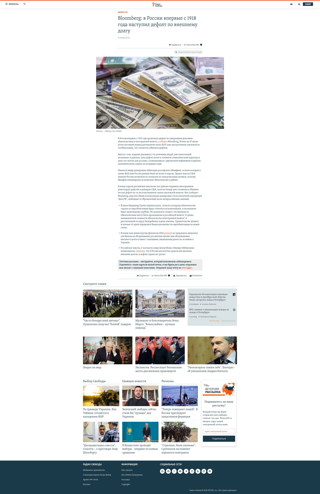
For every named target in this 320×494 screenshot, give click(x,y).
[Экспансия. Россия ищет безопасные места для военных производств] (160, 350)
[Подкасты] (204, 471)
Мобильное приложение (94, 470)
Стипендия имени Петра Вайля (97, 475)
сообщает (163, 142)
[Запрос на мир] (107, 350)
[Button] (175, 45)
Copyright (126, 485)
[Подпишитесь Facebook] (168, 471)
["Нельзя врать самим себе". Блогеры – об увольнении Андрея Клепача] (212, 350)
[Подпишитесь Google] (162, 471)
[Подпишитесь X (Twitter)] (174, 471)
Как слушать (127, 470)
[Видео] (291, 4)
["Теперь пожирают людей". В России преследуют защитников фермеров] (180, 396)
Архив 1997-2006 (90, 480)
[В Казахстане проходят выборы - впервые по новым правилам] (140, 432)
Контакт (86, 485)
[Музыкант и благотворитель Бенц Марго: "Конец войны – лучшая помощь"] (160, 303)
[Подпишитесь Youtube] (180, 471)
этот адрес (187, 268)
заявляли (140, 251)
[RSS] (198, 471)
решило (168, 233)
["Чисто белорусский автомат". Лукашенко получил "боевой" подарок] (107, 303)
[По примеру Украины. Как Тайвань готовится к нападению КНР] (101, 396)
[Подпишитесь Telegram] (186, 471)
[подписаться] (209, 471)
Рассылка (126, 480)
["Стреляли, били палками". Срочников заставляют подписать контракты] (180, 432)
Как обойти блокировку (132, 475)
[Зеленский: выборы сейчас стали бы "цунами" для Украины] (140, 396)
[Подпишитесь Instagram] (192, 471)
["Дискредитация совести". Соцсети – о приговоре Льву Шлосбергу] (101, 432)
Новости (123, 12)
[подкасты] (299, 4)
